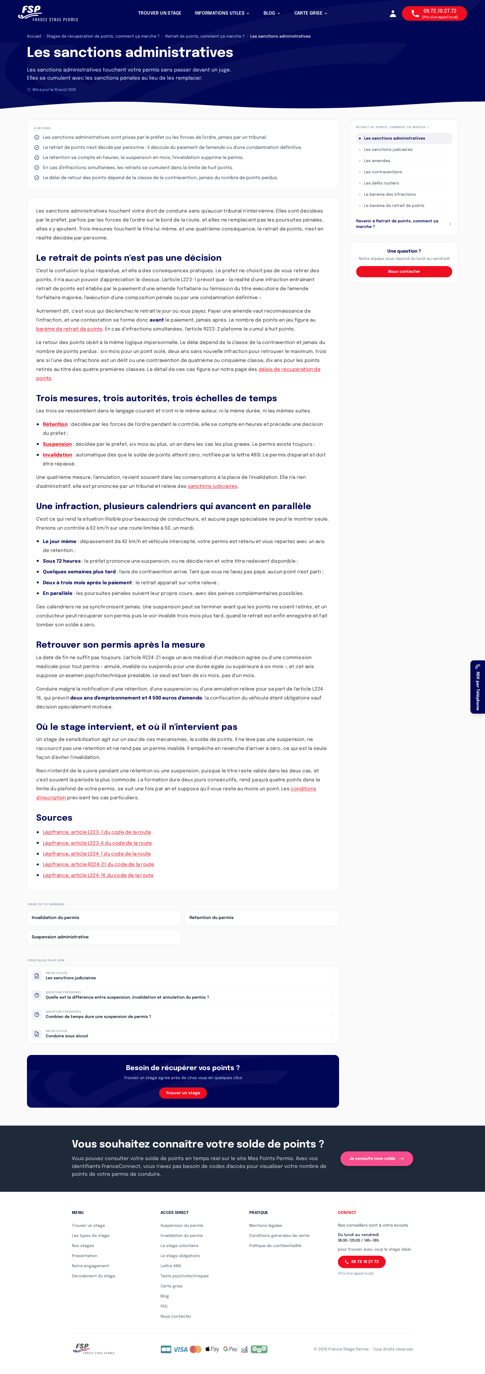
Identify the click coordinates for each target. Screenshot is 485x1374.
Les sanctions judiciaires (388, 150)
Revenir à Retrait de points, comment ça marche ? (397, 224)
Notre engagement (90, 1266)
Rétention (55, 424)
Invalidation (57, 455)
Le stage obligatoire (180, 1256)
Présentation (84, 1256)
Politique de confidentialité (275, 1246)
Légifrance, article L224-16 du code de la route (98, 875)
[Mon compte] (392, 13)
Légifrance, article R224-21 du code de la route (98, 864)
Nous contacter (404, 272)
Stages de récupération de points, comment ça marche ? (103, 36)
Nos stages (83, 1246)
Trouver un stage (183, 1093)
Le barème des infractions (390, 195)
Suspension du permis (182, 1226)
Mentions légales (265, 1226)
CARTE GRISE (308, 13)
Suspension (57, 444)
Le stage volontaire (179, 1246)
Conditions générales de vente (279, 1236)
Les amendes (377, 161)
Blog (165, 1296)
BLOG (269, 13)
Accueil (34, 36)
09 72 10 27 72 (365, 1262)
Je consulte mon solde (372, 1159)
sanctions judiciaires (212, 486)
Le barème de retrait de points (394, 206)
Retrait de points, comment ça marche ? (205, 36)
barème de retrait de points (69, 329)
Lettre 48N (171, 1266)
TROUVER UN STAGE (159, 13)
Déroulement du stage (93, 1276)
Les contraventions (383, 172)
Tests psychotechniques (185, 1276)
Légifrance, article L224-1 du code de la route (97, 854)
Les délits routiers (381, 183)
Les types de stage (90, 1236)
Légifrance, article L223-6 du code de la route (97, 843)
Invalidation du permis (182, 1236)
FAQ (164, 1306)
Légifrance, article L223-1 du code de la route (97, 832)
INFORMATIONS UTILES (219, 13)
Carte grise (171, 1286)
